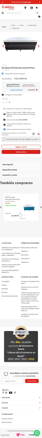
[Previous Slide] (2, 2)
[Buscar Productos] (37, 13)
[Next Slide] (40, 2)
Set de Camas (32, 25)
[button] (1, 207)
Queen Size (16, 28)
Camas (21, 25)
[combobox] (22, 13)
